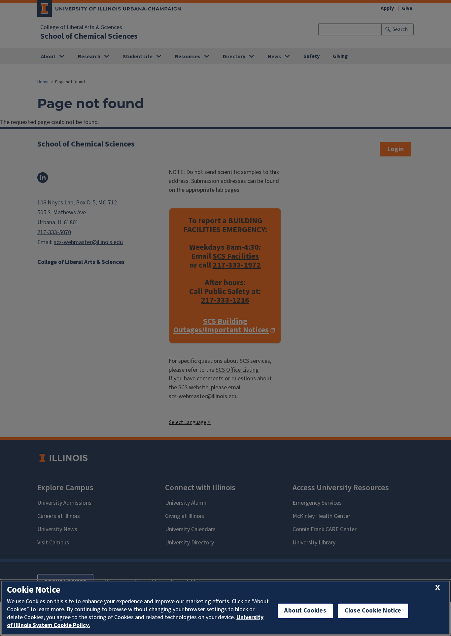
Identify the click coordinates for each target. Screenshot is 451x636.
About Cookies (305, 610)
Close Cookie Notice (373, 610)
